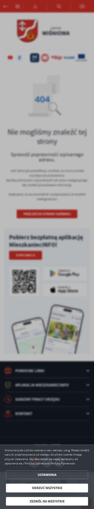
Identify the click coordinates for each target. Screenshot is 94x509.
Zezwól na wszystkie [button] (47, 501)
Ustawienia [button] (47, 475)
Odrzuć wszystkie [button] (47, 488)
